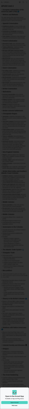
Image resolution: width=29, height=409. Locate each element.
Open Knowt (14, 402)
